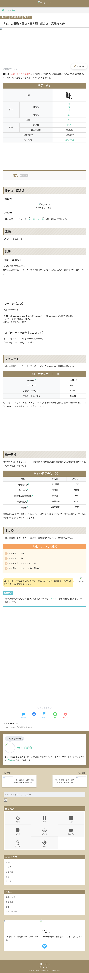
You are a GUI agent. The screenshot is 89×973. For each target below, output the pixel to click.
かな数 (18, 834)
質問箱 (8, 881)
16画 (6, 17)
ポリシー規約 (44, 967)
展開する (24, 175)
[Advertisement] (44, 155)
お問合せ (54, 599)
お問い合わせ (11, 911)
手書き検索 (10, 897)
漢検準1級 (17, 17)
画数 (44, 822)
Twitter (11, 760)
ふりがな (44, 834)
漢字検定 (18, 846)
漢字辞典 (9, 902)
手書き (18, 822)
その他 (8, 862)
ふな (69, 115)
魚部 (28, 17)
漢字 (18, 723)
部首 (71, 822)
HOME (46, 963)
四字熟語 (9, 872)
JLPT (44, 846)
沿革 (8, 907)
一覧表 (8, 867)
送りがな (71, 834)
